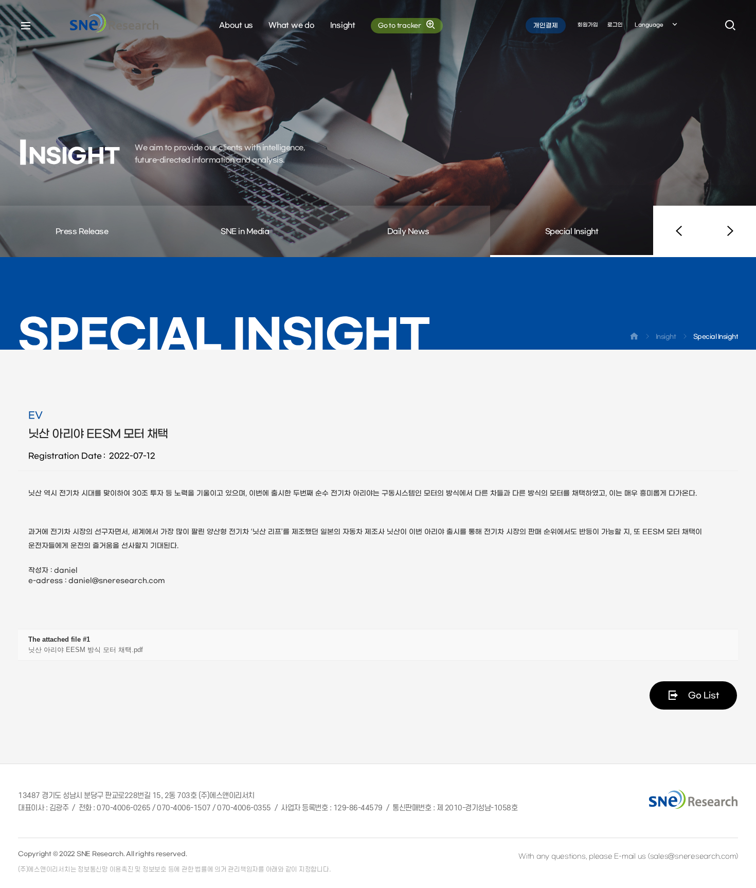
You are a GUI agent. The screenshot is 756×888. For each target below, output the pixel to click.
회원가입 (588, 25)
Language (649, 25)
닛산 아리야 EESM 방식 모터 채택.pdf (85, 650)
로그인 (615, 25)
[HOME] (634, 338)
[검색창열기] (730, 25)
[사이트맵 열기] (25, 25)
